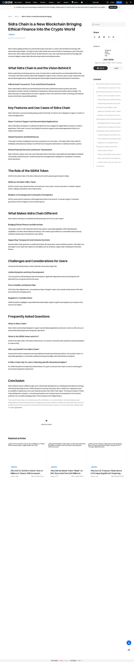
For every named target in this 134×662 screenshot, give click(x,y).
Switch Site (113, 7)
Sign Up (119, 2)
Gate (10, 16)
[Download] (129, 642)
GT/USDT (73, 660)
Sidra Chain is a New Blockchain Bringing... (37, 16)
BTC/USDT (54, 660)
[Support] (129, 650)
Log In (112, 2)
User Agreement (16, 407)
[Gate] (7, 2)
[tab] (108, 84)
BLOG (17, 16)
